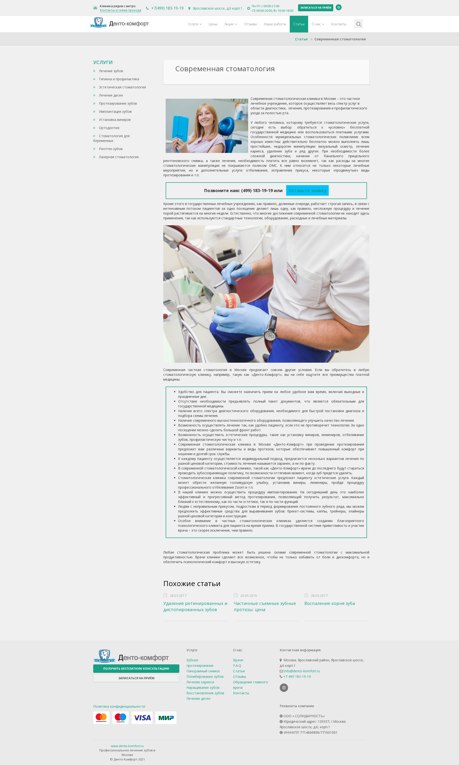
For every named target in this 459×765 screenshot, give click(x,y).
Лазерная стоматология (118, 157)
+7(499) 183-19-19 (167, 8)
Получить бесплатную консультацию (136, 669)
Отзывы (250, 24)
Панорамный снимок (203, 671)
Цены (213, 24)
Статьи (299, 24)
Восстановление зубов (205, 693)
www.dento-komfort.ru (127, 746)
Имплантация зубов (115, 111)
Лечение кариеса (200, 682)
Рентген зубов (110, 148)
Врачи (238, 660)
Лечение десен (110, 95)
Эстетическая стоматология (122, 87)
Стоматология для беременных (111, 138)
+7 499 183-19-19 (297, 676)
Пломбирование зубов (205, 676)
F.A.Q (237, 665)
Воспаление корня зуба (329, 603)
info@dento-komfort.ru (302, 671)
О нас (316, 24)
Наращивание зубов (202, 687)
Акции (229, 24)
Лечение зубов (110, 71)
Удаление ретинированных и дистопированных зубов (195, 606)
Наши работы (275, 24)
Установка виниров (114, 119)
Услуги (193, 24)
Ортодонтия (108, 127)
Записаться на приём (315, 7)
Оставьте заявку (307, 190)
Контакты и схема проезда (120, 10)
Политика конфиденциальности (119, 706)
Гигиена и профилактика (118, 79)
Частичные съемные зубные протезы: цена (265, 606)
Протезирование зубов (117, 103)
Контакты (338, 24)
